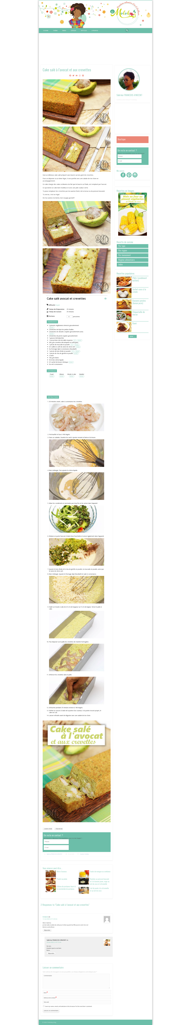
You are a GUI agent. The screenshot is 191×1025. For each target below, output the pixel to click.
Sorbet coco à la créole (139, 290)
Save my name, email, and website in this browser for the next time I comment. (68, 1006)
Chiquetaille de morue (138, 313)
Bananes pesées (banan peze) (139, 302)
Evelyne (45, 917)
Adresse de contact (50, 997)
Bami (134, 323)
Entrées (87, 854)
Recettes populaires (125, 273)
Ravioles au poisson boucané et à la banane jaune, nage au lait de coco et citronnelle (99, 881)
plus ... (132, 336)
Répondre (47, 930)
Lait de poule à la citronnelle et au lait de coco (99, 889)
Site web (46, 1002)
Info (75, 340)
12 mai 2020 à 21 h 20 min (50, 919)
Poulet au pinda (62, 879)
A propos (95, 30)
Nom (46, 992)
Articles (84, 30)
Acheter (51, 327)
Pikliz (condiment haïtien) (139, 279)
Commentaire (48, 975)
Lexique (73, 30)
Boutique (122, 139)
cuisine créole (48, 829)
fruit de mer (59, 829)
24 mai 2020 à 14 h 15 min (54, 942)
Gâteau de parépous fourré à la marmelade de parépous (66, 887)
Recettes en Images (125, 190)
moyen (57, 305)
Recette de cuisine (125, 242)
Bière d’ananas (62, 871)
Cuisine (45, 30)
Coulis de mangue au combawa (100, 871)
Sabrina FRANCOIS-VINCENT (54, 854)
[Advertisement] (95, 48)
